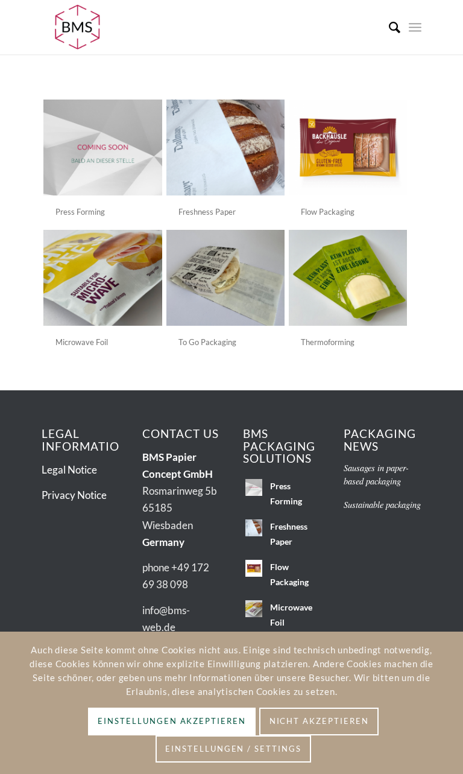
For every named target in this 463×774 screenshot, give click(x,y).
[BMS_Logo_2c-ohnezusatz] (77, 27)
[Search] (388, 27)
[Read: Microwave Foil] (254, 609)
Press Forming (80, 212)
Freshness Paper (207, 212)
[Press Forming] (102, 147)
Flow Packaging (327, 212)
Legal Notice (69, 469)
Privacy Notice (74, 495)
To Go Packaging (207, 342)
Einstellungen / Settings (233, 748)
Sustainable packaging (382, 504)
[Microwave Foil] (102, 278)
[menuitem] (388, 27)
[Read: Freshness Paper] (254, 528)
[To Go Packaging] (225, 278)
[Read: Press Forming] (254, 487)
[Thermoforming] (348, 278)
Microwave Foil (81, 342)
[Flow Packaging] (348, 147)
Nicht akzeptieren (319, 721)
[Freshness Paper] (225, 147)
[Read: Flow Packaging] (254, 568)
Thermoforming (327, 342)
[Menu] (415, 27)
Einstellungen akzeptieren (172, 721)
